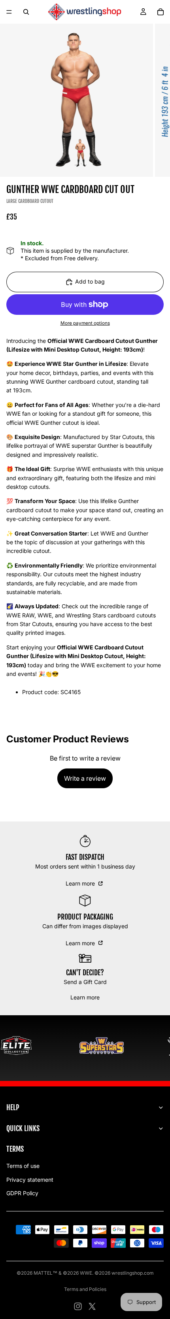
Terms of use (23, 1165)
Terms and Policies (85, 1289)
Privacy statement (29, 1179)
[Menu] (9, 12)
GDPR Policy (22, 1193)
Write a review (85, 778)
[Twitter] (92, 1306)
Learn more (81, 883)
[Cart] (160, 12)
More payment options (85, 323)
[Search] (26, 12)
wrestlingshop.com (132, 1273)
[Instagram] (78, 1306)
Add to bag (90, 281)
